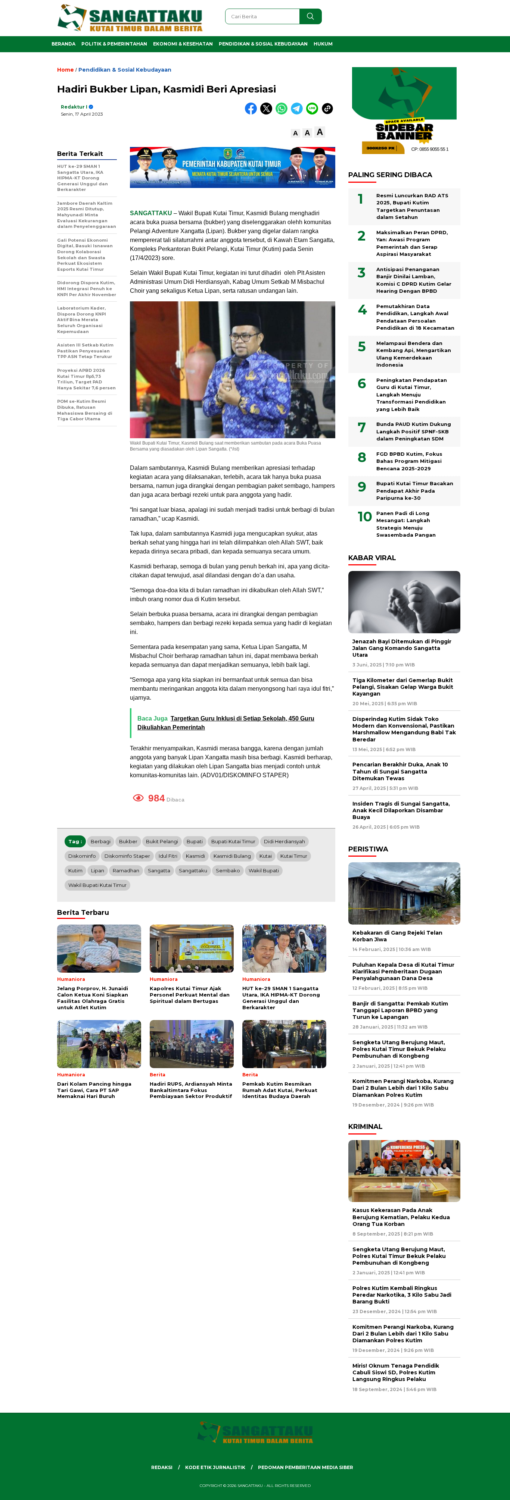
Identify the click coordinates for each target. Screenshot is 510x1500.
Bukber (128, 841)
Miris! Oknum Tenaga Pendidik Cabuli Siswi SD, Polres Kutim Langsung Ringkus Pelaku (395, 1372)
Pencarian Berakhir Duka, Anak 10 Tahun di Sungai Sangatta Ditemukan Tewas (400, 771)
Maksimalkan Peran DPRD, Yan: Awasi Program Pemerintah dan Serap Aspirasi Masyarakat (412, 243)
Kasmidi (195, 856)
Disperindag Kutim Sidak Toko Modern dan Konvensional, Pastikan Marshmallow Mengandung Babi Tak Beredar (404, 729)
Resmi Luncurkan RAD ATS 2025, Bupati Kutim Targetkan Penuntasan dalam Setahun (412, 206)
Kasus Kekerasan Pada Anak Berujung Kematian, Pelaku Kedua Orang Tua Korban (401, 1217)
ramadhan (126, 870)
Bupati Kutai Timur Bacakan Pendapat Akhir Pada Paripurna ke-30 (414, 490)
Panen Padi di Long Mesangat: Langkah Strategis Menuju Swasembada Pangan (406, 524)
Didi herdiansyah (284, 841)
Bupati (195, 841)
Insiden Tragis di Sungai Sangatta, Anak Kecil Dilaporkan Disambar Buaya (401, 810)
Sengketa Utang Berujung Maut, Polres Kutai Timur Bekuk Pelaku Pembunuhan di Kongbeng (399, 1049)
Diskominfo (82, 856)
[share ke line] (313, 113)
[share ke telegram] (298, 113)
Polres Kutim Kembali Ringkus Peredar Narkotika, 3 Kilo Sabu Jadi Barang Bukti (401, 1295)
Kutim (75, 870)
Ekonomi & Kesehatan (183, 44)
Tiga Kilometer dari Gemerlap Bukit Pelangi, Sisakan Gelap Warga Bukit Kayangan (402, 687)
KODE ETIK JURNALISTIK (215, 1467)
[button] (295, 133)
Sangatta (159, 870)
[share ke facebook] (252, 113)
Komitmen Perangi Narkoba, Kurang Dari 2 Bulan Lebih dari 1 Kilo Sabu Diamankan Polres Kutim (403, 1088)
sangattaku (193, 870)
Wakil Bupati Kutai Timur (97, 885)
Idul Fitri (168, 856)
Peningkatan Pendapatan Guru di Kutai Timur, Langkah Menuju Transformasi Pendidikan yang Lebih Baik (411, 394)
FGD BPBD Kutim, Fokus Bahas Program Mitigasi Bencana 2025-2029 (409, 461)
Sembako (228, 870)
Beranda (63, 44)
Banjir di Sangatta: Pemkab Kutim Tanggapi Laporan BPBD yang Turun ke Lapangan (400, 1010)
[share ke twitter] (268, 113)
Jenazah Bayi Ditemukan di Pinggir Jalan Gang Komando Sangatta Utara (401, 648)
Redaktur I (74, 107)
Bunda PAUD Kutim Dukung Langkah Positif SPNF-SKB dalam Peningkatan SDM (413, 431)
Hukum (323, 44)
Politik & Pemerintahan (114, 44)
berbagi (101, 841)
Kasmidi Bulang (232, 856)
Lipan (97, 870)
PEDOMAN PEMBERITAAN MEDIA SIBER (305, 1467)
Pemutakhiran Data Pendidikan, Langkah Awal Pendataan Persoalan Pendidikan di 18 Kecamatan (415, 317)
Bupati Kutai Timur (233, 841)
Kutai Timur (293, 856)
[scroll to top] (488, 1488)
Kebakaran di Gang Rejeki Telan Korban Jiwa (397, 936)
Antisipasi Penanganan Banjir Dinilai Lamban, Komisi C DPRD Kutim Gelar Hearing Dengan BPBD (413, 280)
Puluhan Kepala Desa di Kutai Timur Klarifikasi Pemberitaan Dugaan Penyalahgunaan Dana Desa (403, 971)
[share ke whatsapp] (283, 113)
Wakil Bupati (264, 870)
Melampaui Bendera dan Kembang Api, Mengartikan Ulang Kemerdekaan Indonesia (413, 354)
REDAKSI (161, 1467)
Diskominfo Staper (127, 856)
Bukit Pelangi (162, 841)
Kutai (265, 856)
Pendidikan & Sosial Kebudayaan (263, 44)
